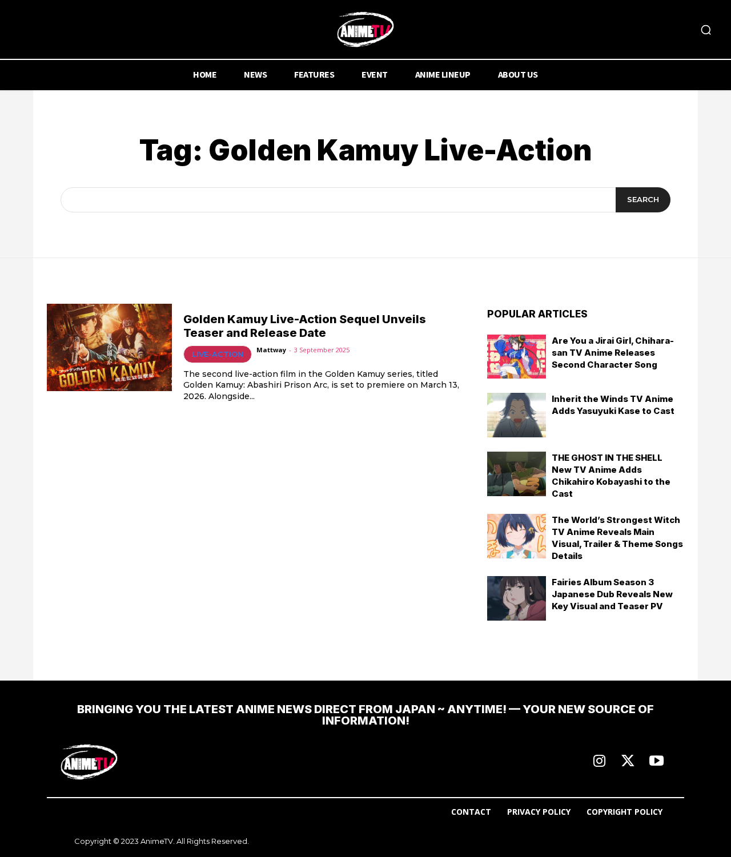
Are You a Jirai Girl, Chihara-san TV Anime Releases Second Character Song (613, 352)
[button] (705, 29)
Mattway (271, 349)
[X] (627, 761)
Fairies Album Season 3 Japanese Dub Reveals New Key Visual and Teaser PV (612, 594)
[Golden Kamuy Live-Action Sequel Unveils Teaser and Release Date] (109, 347)
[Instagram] (599, 761)
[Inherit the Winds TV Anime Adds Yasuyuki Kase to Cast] (517, 415)
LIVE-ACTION (217, 354)
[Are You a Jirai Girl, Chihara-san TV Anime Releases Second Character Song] (517, 357)
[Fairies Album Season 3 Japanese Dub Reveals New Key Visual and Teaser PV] (517, 598)
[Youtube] (656, 761)
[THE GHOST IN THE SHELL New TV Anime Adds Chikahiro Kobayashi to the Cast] (517, 474)
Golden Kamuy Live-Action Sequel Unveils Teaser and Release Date (304, 326)
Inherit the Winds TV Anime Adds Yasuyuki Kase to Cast (613, 404)
